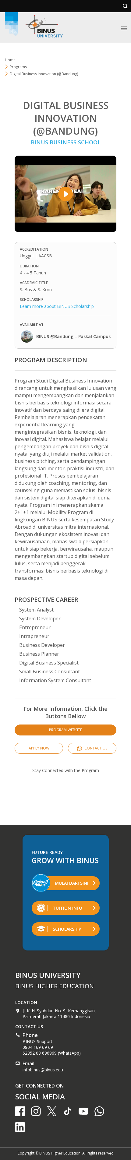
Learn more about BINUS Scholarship (57, 306)
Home (10, 59)
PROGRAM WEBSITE (65, 729)
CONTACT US (95, 748)
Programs (18, 66)
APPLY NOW (39, 748)
